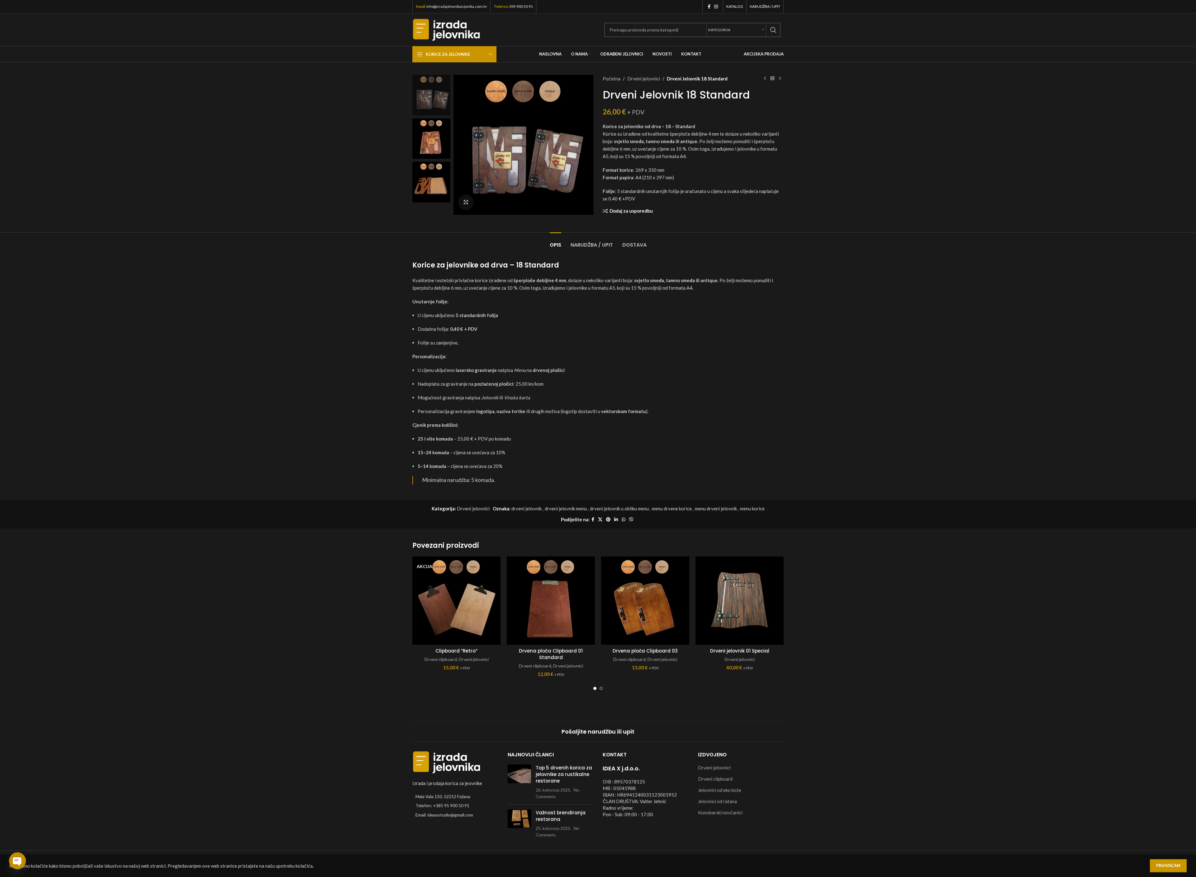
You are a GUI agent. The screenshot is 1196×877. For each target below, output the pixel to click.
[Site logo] (446, 29)
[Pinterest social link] (608, 519)
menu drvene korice (672, 508)
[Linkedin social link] (616, 519)
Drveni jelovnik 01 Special (739, 651)
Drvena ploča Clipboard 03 (645, 651)
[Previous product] (765, 78)
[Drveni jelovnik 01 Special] (739, 601)
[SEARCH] (773, 30)
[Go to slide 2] (601, 688)
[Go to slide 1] (594, 688)
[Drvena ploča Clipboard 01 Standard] (551, 601)
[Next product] (780, 78)
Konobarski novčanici (720, 812)
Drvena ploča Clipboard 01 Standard (551, 654)
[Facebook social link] (709, 6)
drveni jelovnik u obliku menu (619, 508)
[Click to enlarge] (466, 202)
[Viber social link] (631, 519)
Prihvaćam (1168, 865)
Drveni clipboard (441, 659)
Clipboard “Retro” (456, 651)
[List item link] (455, 805)
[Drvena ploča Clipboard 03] (645, 601)
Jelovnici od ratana (717, 801)
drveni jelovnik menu (566, 508)
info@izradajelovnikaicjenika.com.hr (456, 6)
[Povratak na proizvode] (772, 78)
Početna (611, 78)
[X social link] (600, 519)
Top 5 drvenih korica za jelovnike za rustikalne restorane (564, 774)
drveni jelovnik (526, 508)
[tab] (555, 241)
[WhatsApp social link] (623, 519)
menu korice (752, 508)
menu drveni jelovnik (716, 508)
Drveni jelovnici (643, 78)
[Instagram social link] (716, 6)
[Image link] (446, 761)
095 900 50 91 (521, 6)
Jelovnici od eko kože (719, 790)
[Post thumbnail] (519, 782)
